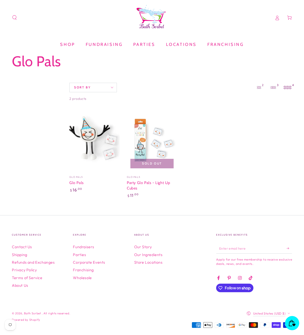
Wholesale (82, 277)
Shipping (19, 254)
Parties (79, 254)
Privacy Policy (24, 269)
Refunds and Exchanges (33, 262)
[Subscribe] (289, 248)
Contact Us (22, 246)
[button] (14, 17)
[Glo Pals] (94, 140)
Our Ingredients (148, 254)
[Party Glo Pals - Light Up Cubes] (152, 140)
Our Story (143, 246)
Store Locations (148, 262)
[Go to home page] (152, 17)
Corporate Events (89, 262)
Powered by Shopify (26, 319)
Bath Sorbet (33, 313)
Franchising (83, 269)
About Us (20, 285)
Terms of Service (27, 277)
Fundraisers (83, 246)
